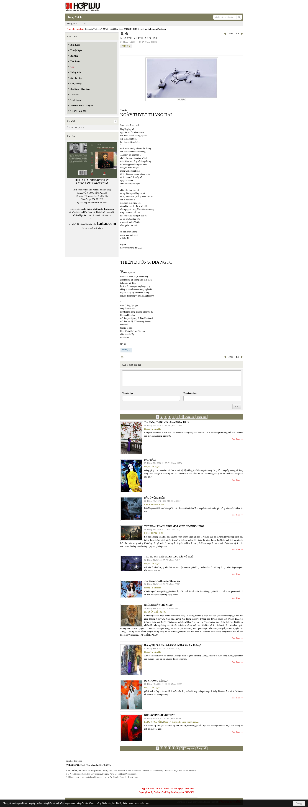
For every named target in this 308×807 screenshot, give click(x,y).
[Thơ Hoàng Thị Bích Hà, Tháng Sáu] (131, 589)
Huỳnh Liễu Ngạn (152, 466)
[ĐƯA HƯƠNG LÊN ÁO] (131, 694)
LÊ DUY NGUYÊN (153, 722)
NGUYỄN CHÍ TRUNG (155, 612)
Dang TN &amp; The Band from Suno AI (181, 722)
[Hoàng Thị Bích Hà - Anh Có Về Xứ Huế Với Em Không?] (131, 660)
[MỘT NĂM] (131, 476)
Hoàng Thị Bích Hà (152, 429)
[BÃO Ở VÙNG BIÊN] (131, 508)
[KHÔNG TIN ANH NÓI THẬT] (131, 728)
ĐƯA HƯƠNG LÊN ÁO (156, 680)
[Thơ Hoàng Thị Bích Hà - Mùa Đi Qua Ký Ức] (131, 438)
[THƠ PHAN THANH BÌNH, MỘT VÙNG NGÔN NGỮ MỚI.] (131, 533)
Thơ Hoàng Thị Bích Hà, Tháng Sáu (162, 581)
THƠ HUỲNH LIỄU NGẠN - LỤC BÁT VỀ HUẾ (168, 556)
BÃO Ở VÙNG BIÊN (154, 497)
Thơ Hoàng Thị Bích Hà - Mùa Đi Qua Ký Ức (166, 422)
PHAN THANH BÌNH (154, 504)
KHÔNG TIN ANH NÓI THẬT (159, 715)
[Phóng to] (127, 34)
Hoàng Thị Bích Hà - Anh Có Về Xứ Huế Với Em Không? (172, 645)
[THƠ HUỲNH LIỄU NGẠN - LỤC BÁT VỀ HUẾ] (131, 563)
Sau (237, 33)
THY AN (126, 46)
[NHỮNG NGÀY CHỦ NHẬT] (131, 615)
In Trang (122, 357)
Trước (230, 33)
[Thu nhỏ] (122, 34)
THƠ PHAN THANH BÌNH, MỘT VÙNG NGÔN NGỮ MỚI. (174, 526)
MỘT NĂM (150, 459)
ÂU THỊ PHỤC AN (75, 127)
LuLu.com (109, 209)
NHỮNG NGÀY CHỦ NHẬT (158, 605)
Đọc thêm (236, 439)
